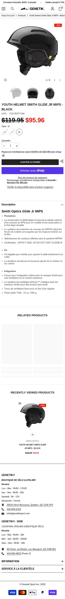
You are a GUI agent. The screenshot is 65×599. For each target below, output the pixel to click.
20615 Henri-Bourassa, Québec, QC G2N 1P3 (30, 505)
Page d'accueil (8, 15)
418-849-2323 (14, 509)
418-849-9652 (14, 553)
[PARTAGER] (61, 161)
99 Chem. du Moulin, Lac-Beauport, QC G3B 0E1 (31, 549)
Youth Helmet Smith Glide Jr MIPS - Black (32, 446)
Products (22, 15)
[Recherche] (12, 9)
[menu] (3, 9)
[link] (17, 372)
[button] (54, 80)
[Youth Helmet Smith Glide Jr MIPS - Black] (33, 416)
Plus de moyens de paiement (32, 177)
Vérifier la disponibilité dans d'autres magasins (30, 187)
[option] (32, 52)
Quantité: (6, 140)
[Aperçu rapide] (20, 403)
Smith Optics (32, 441)
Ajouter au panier (30, 162)
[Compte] (52, 9)
